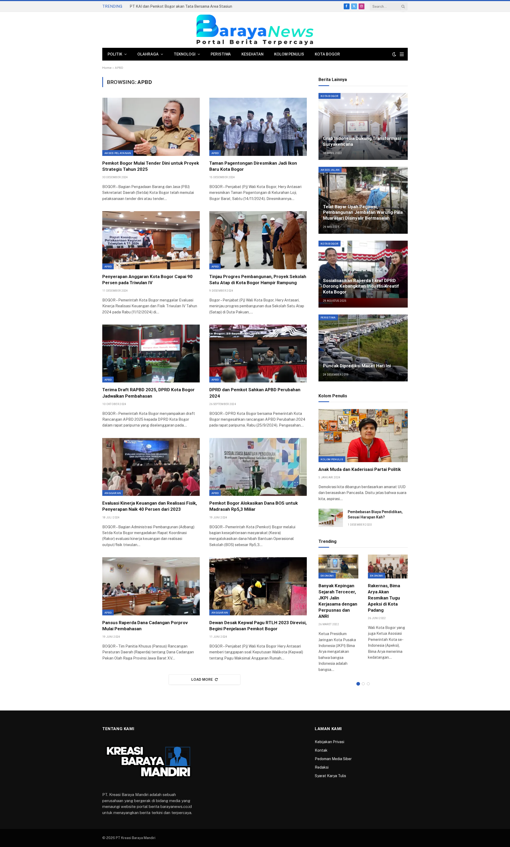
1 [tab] (358, 683)
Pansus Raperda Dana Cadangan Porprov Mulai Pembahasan (145, 625)
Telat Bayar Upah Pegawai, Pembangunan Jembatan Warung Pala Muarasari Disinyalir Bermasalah (363, 212)
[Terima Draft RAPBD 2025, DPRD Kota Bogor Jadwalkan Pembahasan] (151, 353)
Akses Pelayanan (117, 153)
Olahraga (148, 54)
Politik (115, 54)
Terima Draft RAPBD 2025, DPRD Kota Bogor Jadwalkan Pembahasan (148, 392)
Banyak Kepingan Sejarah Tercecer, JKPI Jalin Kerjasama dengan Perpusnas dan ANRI (337, 601)
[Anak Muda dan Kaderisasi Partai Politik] (363, 435)
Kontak (321, 750)
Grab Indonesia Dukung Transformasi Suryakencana (362, 141)
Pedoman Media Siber (333, 759)
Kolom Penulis (289, 54)
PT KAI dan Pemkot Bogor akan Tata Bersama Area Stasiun (181, 6)
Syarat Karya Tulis (330, 776)
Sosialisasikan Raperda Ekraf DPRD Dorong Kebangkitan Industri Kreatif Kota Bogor (361, 286)
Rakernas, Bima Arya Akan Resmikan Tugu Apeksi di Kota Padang (384, 598)
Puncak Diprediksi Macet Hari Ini (357, 365)
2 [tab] (363, 683)
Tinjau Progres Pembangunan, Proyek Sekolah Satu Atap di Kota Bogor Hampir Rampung (257, 279)
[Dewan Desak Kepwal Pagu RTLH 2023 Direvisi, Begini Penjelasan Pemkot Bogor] (258, 586)
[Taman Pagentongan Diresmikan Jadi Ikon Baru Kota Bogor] (258, 127)
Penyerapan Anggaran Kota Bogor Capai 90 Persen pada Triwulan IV (147, 279)
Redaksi (322, 767)
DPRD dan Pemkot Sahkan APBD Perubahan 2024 (254, 392)
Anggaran (112, 493)
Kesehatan (252, 54)
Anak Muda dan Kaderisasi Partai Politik (359, 469)
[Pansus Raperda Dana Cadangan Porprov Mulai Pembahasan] (151, 586)
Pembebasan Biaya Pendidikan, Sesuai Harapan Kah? (375, 514)
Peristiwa (221, 54)
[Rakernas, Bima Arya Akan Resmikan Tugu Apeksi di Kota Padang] (388, 566)
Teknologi (185, 54)
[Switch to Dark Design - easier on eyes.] (394, 54)
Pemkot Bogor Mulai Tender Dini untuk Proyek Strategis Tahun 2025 (150, 166)
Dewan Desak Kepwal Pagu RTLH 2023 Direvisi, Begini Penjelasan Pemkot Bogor (258, 625)
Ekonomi (327, 575)
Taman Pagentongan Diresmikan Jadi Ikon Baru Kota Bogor (253, 166)
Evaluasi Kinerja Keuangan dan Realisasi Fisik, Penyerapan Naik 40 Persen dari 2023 (149, 506)
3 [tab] (368, 683)
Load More (202, 680)
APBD (215, 153)
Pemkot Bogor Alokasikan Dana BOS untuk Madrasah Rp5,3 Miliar (253, 506)
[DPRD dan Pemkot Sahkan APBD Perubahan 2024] (258, 353)
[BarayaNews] (255, 30)
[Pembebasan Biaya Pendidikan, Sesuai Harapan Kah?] (330, 518)
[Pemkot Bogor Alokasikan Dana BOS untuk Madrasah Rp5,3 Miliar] (258, 467)
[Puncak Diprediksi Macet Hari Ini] (363, 347)
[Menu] (402, 54)
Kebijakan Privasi (329, 742)
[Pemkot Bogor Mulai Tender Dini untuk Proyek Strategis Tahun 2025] (151, 127)
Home (107, 68)
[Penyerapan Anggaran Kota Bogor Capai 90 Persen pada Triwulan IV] (151, 240)
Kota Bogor (327, 54)
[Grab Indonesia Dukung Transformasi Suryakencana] (363, 126)
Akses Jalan (330, 169)
